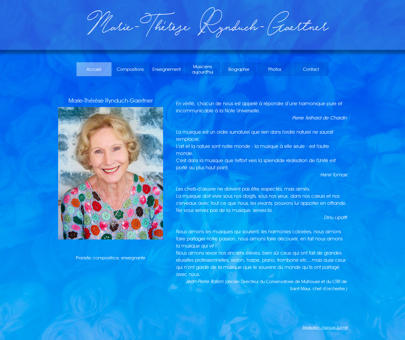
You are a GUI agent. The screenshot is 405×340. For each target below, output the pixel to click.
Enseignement (166, 69)
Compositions (130, 69)
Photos (274, 69)
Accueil (94, 69)
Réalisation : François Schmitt (325, 327)
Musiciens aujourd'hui (202, 69)
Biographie (238, 69)
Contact (311, 69)
